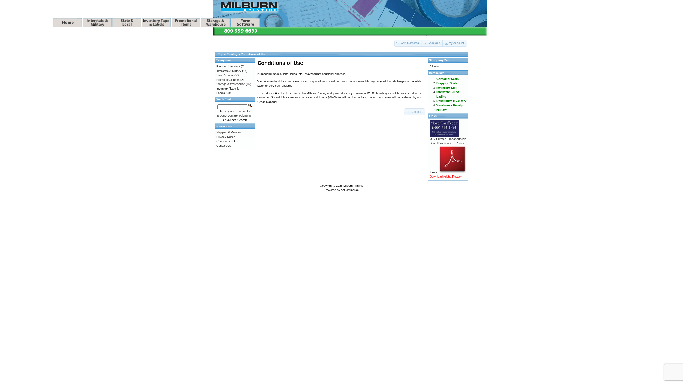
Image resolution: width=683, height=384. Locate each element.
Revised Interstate (228, 66)
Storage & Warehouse (230, 84)
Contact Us (223, 145)
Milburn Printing (353, 185)
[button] (408, 43)
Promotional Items (228, 79)
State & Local (224, 75)
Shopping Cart (439, 60)
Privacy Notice (225, 136)
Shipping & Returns (228, 132)
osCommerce (350, 189)
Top (220, 54)
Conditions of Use (253, 54)
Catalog (232, 54)
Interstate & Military (228, 71)
